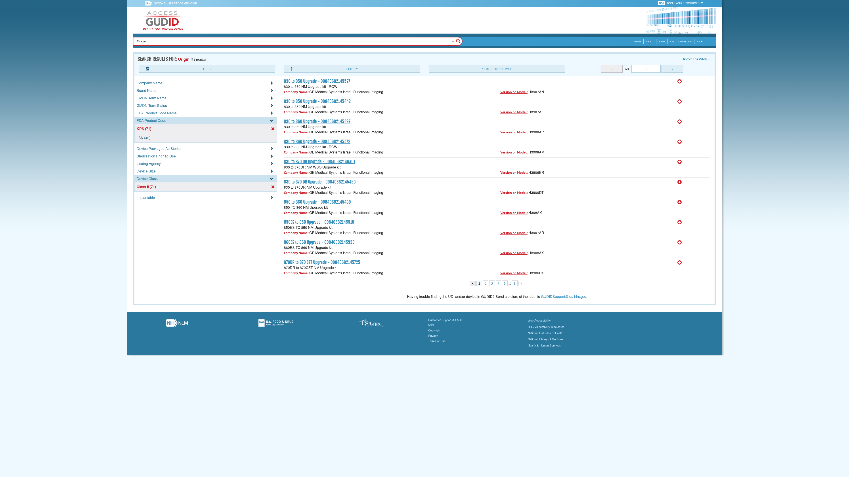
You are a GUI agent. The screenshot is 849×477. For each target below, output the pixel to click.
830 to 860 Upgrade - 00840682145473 (317, 141)
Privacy (433, 335)
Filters (207, 69)
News (662, 41)
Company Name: (296, 92)
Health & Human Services (544, 345)
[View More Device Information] (679, 81)
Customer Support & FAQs (445, 320)
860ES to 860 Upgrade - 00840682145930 (319, 242)
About (650, 41)
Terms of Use (437, 341)
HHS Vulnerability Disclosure (546, 327)
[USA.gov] (375, 324)
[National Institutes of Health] (149, 3)
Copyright (434, 330)
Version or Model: (514, 92)
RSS (431, 325)
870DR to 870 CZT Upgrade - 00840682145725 (322, 262)
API (672, 41)
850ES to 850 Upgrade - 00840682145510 (319, 222)
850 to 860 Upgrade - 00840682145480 (317, 202)
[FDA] (661, 3)
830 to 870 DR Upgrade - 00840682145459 (320, 182)
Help (700, 41)
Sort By (352, 69)
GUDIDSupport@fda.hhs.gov (563, 296)
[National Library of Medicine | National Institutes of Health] (177, 324)
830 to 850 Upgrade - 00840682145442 (317, 101)
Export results (695, 58)
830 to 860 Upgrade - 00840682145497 (317, 121)
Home (637, 41)
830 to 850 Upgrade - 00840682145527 (317, 81)
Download (685, 41)
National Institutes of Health (545, 333)
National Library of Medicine (175, 3)
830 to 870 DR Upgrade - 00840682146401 (319, 161)
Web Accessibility (539, 320)
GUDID (163, 20)
